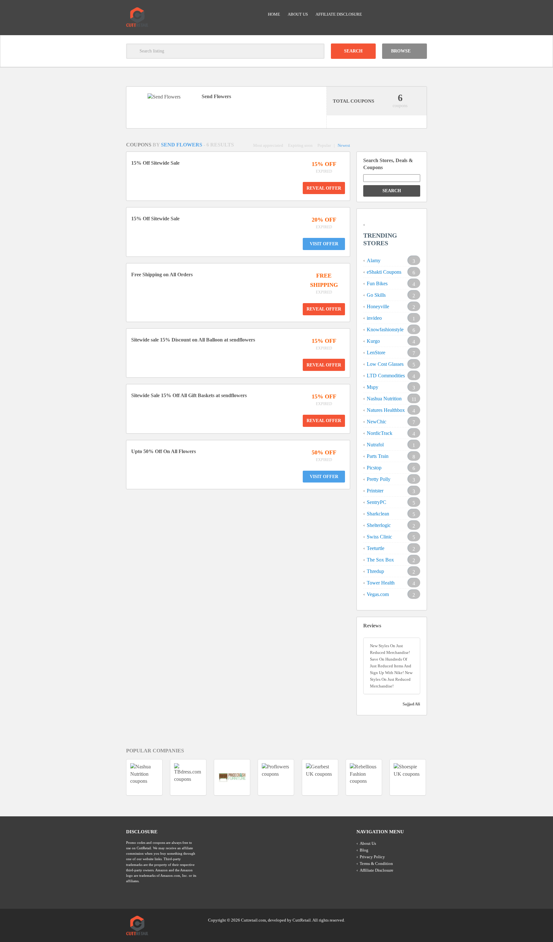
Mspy (372, 387)
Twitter (397, 920)
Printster (375, 490)
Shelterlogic (379, 525)
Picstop (374, 467)
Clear (316, 51)
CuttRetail (302, 920)
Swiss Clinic (379, 536)
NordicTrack (379, 433)
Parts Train (378, 456)
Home (274, 14)
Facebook (421, 920)
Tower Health (381, 582)
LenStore (376, 352)
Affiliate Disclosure (339, 14)
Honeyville (378, 306)
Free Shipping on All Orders (162, 274)
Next (438, 777)
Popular (324, 145)
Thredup (375, 571)
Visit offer (324, 243)
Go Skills (376, 295)
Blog (364, 850)
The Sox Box (380, 559)
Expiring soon (300, 145)
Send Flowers (182, 144)
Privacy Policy (372, 856)
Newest (344, 145)
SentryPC (376, 502)
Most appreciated (268, 145)
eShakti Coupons (384, 272)
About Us (298, 14)
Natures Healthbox (386, 410)
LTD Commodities (386, 375)
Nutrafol (375, 444)
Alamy (374, 260)
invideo (374, 318)
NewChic (376, 421)
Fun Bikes (377, 283)
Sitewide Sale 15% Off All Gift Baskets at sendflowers (189, 395)
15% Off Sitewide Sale (155, 163)
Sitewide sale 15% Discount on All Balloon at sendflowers (193, 339)
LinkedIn (409, 920)
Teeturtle (375, 548)
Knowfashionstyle (385, 329)
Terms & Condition (376, 863)
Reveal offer (324, 188)
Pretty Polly (378, 479)
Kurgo (373, 341)
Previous (114, 777)
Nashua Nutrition (384, 398)
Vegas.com (378, 594)
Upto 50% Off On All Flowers (163, 451)
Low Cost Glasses (385, 364)
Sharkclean (378, 513)
